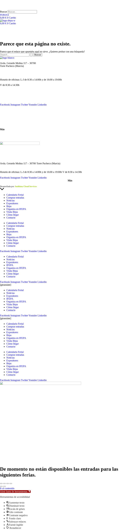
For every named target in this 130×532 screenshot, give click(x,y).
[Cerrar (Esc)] (11, 483)
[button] (15, 491)
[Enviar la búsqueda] (31, 54)
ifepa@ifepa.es (7, 74)
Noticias (4, 96)
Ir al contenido (7, 488)
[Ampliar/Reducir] (1, 483)
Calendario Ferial (8, 93)
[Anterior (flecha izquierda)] (1, 486)
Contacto (4, 113)
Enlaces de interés (9, 134)
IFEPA (3, 99)
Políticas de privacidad (21, 184)
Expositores (12, 203)
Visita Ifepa (12, 212)
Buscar (3, 11)
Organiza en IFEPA (10, 101)
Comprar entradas (15, 197)
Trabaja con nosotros (10, 137)
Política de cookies (41, 184)
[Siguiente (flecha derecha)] (4, 486)
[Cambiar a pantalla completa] (4, 483)
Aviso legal (5, 184)
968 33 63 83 (6, 68)
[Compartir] (7, 483)
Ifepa (8, 206)
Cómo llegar (6, 124)
